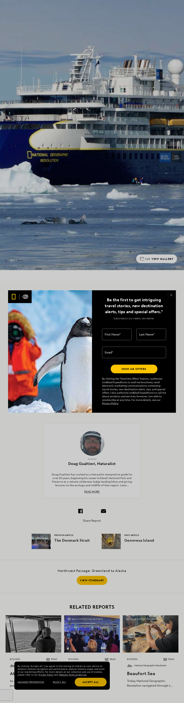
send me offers (133, 369)
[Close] (171, 295)
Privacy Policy (110, 403)
